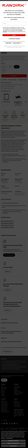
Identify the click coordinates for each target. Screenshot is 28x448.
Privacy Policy (8, 42)
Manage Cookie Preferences (13, 440)
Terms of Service (16, 42)
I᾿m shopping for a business (14, 38)
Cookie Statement (9, 438)
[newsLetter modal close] (26, 3)
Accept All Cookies (13, 445)
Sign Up (14, 35)
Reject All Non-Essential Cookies (13, 443)
